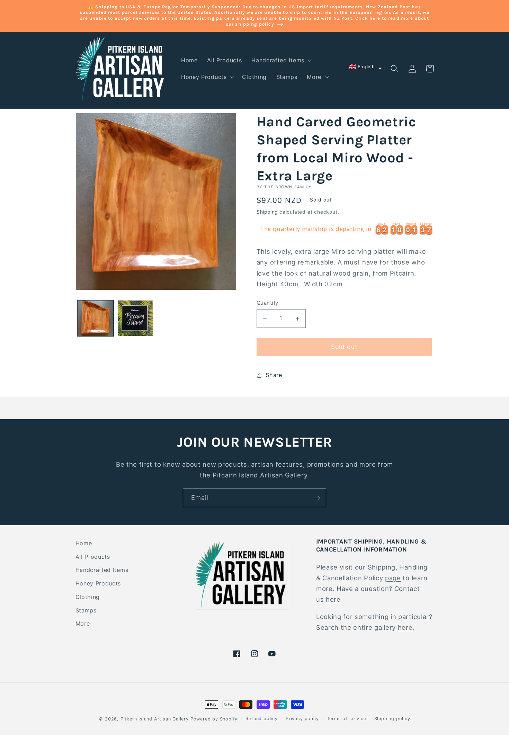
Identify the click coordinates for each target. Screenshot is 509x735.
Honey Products (98, 583)
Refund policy (261, 718)
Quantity (267, 303)
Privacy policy (302, 718)
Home (83, 543)
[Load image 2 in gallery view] (135, 318)
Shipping (267, 212)
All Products (92, 556)
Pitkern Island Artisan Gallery (154, 718)
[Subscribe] (317, 497)
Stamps (86, 610)
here (333, 599)
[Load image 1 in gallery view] (95, 318)
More (82, 623)
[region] (345, 229)
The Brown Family (288, 187)
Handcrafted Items (101, 569)
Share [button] (274, 374)
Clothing (87, 596)
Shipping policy (392, 718)
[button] (281, 60)
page (393, 578)
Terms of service (346, 718)
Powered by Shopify (214, 718)
